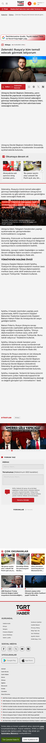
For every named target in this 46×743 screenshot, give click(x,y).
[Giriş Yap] (29, 3)
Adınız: (5, 462)
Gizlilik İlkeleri (35, 625)
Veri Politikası (35, 633)
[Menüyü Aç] (7, 3)
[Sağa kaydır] (42, 170)
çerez (42, 726)
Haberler (4, 15)
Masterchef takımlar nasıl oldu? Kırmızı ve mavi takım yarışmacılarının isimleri (27, 9)
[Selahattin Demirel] (3, 87)
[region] (23, 732)
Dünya (11, 15)
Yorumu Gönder (23, 500)
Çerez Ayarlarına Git (30, 740)
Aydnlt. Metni (35, 636)
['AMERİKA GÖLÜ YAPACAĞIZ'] (23, 436)
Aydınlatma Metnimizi (9, 733)
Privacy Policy (35, 628)
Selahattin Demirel (18, 87)
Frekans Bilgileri (8, 632)
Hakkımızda (6, 623)
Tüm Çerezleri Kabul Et (10, 740)
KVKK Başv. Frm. (36, 639)
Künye (5, 626)
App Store (29, 660)
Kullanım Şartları (36, 622)
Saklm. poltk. (7, 637)
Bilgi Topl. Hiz (35, 630)
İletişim (5, 629)
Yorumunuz (20, 472)
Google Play (11, 660)
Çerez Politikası (7, 635)
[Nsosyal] (43, 87)
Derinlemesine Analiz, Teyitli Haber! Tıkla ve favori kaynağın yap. (24, 37)
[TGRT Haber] (20, 3)
